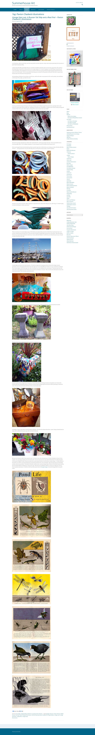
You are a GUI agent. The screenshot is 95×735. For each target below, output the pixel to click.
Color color (69, 160)
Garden (68, 171)
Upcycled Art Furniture (71, 207)
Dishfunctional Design (71, 226)
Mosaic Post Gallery (72, 116)
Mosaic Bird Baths (70, 182)
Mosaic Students (70, 187)
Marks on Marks (70, 233)
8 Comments (14, 717)
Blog (26, 9)
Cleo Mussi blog (70, 225)
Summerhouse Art (23, 3)
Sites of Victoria (39, 713)
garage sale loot (49, 713)
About (21, 9)
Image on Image (70, 231)
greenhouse (69, 174)
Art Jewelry (69, 145)
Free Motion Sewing (71, 168)
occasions (69, 190)
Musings (68, 188)
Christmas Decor (71, 153)
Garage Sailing (24, 713)
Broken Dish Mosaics (71, 150)
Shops (68, 198)
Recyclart (69, 234)
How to (68, 179)
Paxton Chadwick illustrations (25, 715)
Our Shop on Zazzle (72, 122)
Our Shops (41, 9)
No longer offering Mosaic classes (75, 117)
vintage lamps (25, 716)
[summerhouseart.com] (67, 44)
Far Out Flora (69, 228)
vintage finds (19, 716)
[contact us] (71, 24)
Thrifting (68, 206)
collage (68, 155)
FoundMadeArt (70, 166)
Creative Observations (71, 161)
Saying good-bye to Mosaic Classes (74, 132)
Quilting (68, 195)
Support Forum (70, 239)
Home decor (69, 176)
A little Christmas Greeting (72, 138)
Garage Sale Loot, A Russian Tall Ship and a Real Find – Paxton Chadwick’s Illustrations (37, 18)
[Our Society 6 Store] (75, 66)
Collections (69, 158)
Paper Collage (71, 157)
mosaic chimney (56, 713)
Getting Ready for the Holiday (73, 134)
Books (68, 148)
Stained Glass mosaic (71, 203)
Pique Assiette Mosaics (71, 192)
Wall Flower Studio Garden (72, 242)
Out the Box (18, 731)
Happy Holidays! (70, 135)
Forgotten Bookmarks (71, 229)
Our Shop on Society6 (72, 121)
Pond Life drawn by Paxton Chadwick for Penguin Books (43, 715)
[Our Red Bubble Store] (75, 87)
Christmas (69, 152)
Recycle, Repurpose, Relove (73, 236)
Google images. (44, 467)
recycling (34, 713)
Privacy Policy (51, 9)
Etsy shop (69, 163)
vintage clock (57, 715)
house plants (69, 177)
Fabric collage (70, 165)
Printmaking (69, 193)
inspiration (69, 180)
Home (15, 9)
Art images (18, 713)
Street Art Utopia (70, 237)
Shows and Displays (71, 200)
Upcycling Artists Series (71, 209)
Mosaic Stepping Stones (72, 185)
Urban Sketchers (70, 241)
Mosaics (33, 9)
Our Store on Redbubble (73, 124)
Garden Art (29, 713)
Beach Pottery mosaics (71, 147)
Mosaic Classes (70, 184)
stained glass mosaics (71, 204)
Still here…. (69, 137)
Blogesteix (69, 220)
